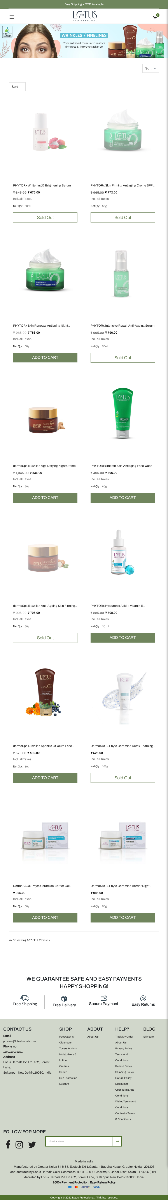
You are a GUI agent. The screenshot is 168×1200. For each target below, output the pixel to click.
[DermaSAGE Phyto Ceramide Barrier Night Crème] (123, 832)
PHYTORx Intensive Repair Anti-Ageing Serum (122, 325)
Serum (63, 1072)
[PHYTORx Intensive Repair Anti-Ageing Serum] (123, 272)
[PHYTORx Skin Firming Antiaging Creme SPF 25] (123, 132)
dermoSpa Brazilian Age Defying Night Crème (44, 465)
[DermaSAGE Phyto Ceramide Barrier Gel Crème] (45, 832)
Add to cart (45, 357)
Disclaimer (121, 1083)
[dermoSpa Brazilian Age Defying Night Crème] (45, 412)
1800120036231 (13, 1051)
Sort (148, 68)
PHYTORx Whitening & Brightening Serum (42, 185)
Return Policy (123, 1077)
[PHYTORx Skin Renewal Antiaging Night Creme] (45, 272)
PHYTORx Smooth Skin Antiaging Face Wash (121, 465)
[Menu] (12, 16)
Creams (64, 1066)
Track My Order (124, 1036)
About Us (92, 1036)
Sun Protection (68, 1077)
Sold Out (45, 217)
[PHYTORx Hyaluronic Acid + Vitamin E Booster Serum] (123, 552)
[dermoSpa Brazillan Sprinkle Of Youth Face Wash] (45, 692)
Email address (60, 1136)
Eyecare (64, 1083)
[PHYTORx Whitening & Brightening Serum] (45, 132)
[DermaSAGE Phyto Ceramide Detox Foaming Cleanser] (123, 692)
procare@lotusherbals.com (19, 1041)
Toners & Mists (68, 1048)
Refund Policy (123, 1066)
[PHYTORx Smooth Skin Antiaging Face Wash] (123, 412)
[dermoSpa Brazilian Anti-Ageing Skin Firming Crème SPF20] (45, 552)
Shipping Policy (124, 1072)
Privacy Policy (123, 1048)
